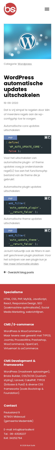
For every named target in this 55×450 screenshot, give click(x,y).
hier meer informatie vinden (21, 264)
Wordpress (25, 64)
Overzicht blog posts (21, 272)
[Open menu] (47, 9)
